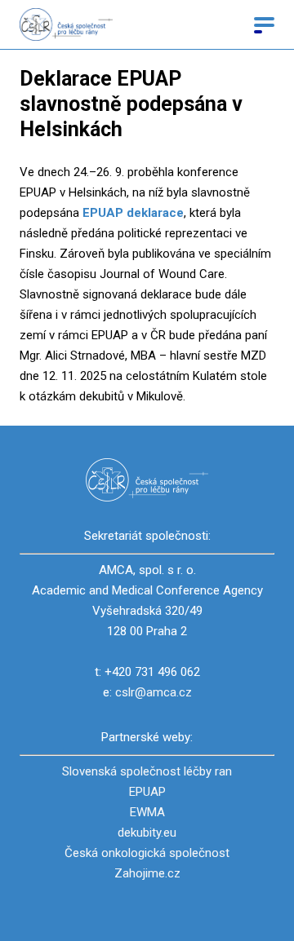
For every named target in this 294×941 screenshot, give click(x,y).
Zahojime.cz (147, 873)
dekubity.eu (147, 832)
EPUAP (147, 791)
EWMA (147, 812)
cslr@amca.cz (153, 692)
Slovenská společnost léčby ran (147, 771)
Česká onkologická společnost (147, 853)
